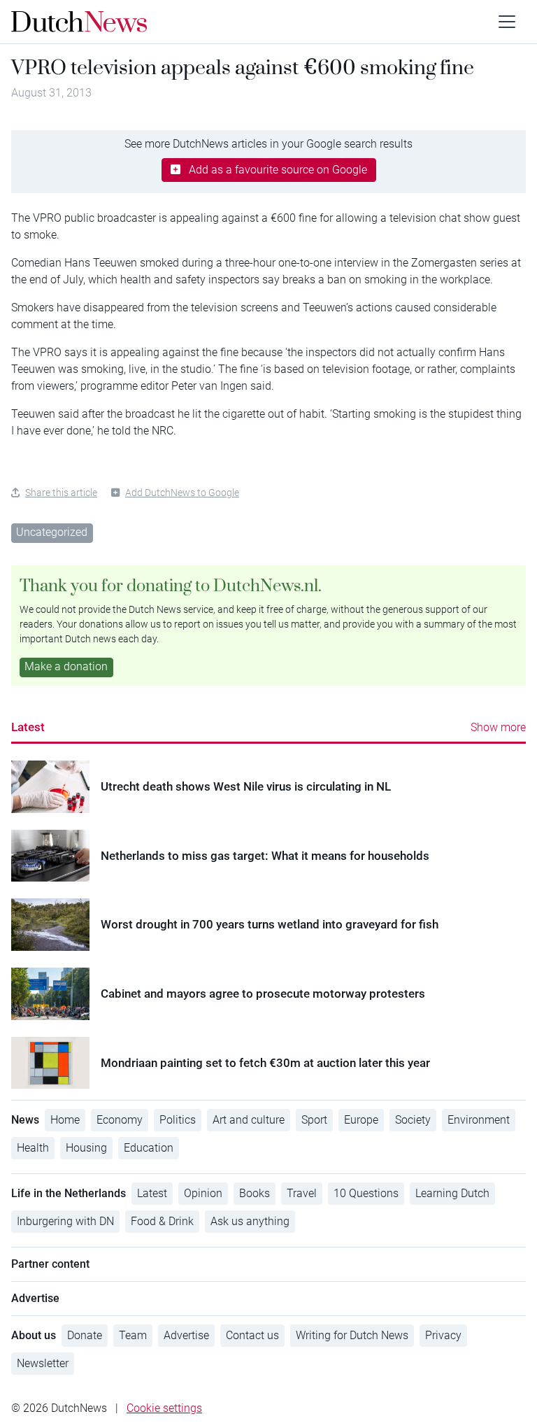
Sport (314, 1119)
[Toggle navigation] (507, 21)
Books (254, 1193)
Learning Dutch (452, 1193)
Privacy (443, 1335)
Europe (361, 1119)
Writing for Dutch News (352, 1335)
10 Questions (366, 1193)
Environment (479, 1119)
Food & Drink (162, 1221)
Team (133, 1335)
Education (148, 1147)
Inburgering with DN (65, 1221)
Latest (28, 727)
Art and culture (249, 1119)
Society (413, 1119)
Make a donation (66, 666)
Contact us (252, 1335)
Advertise (186, 1335)
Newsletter (43, 1363)
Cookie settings (164, 1408)
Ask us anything (249, 1221)
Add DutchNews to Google (182, 492)
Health (33, 1147)
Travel (302, 1193)
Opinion (203, 1193)
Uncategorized (51, 532)
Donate (84, 1335)
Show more (498, 727)
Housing (86, 1147)
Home (65, 1119)
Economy (119, 1119)
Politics (177, 1119)
